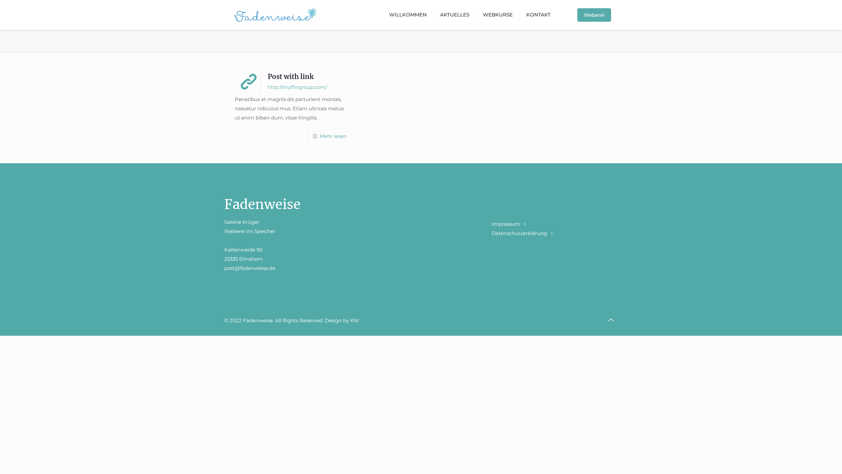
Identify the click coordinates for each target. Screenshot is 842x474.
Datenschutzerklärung (519, 233)
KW (354, 320)
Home (408, 37)
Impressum (506, 224)
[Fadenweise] (275, 15)
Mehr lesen (333, 136)
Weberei (594, 15)
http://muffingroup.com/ (297, 87)
